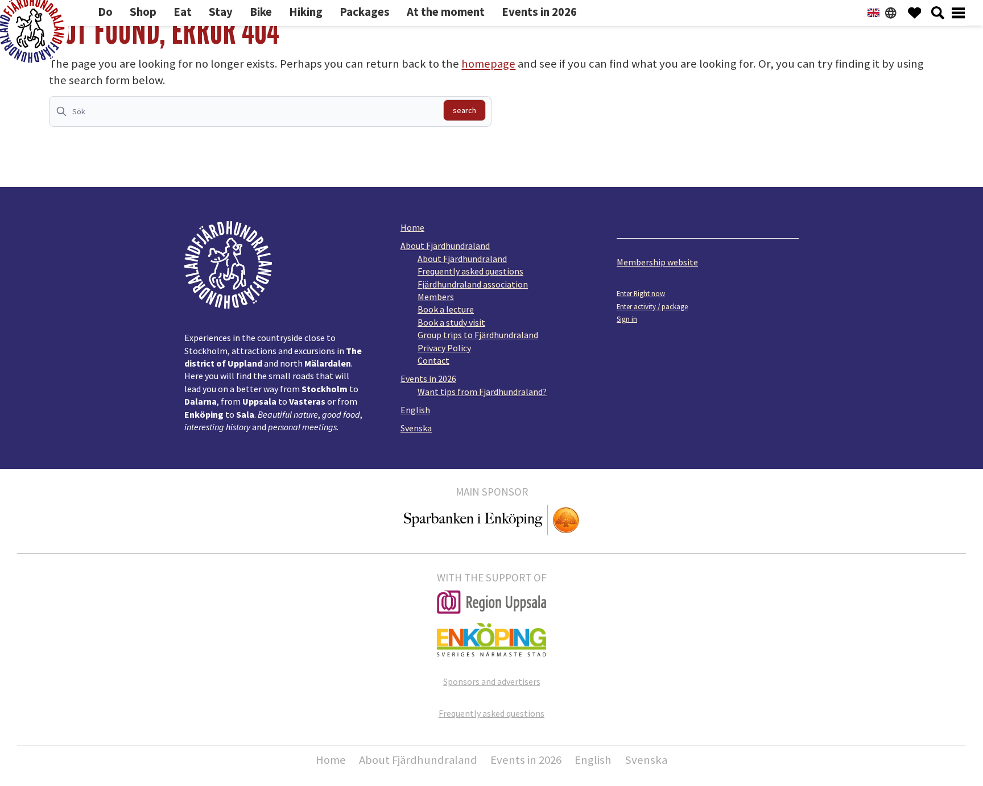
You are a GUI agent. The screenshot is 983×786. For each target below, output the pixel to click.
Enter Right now (641, 293)
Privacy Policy (444, 348)
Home (412, 227)
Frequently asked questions (470, 271)
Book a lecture (446, 309)
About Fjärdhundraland (445, 245)
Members (436, 296)
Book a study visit (451, 322)
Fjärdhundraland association (473, 284)
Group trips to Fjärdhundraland (478, 334)
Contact (433, 360)
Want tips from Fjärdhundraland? (482, 391)
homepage (488, 63)
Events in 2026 (428, 378)
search (464, 110)
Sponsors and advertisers (491, 681)
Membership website (657, 262)
